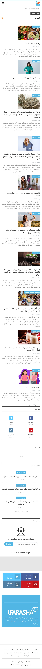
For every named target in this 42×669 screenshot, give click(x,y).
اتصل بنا (13, 655)
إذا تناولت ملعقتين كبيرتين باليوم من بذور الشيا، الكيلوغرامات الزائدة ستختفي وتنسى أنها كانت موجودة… (22, 114)
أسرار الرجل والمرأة (26, 649)
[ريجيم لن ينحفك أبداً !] (29, 33)
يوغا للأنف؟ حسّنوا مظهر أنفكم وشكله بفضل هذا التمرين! (21, 489)
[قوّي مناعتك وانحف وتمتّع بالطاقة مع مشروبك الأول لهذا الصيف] (29, 337)
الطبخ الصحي (36, 331)
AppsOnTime (15, 665)
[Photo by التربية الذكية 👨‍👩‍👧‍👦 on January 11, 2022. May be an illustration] (35, 564)
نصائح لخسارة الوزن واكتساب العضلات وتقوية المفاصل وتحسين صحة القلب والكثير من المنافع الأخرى (21, 156)
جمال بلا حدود (21, 472)
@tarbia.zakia (18, 552)
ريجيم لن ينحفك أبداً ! (32, 43)
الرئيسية (35, 649)
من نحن (20, 655)
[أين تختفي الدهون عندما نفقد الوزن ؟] (29, 67)
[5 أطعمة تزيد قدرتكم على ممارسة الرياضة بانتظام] (29, 182)
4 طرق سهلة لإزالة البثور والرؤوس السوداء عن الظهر (21, 477)
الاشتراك (8, 544)
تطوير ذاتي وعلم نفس (30, 652)
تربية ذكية (6, 649)
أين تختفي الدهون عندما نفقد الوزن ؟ (26, 77)
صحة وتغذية (27, 655)
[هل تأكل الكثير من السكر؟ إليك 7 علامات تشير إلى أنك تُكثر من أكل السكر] (29, 298)
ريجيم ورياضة (36, 27)
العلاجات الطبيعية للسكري (32, 292)
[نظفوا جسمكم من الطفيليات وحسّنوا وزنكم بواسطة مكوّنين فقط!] (29, 219)
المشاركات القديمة (33, 405)
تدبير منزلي (14, 649)
